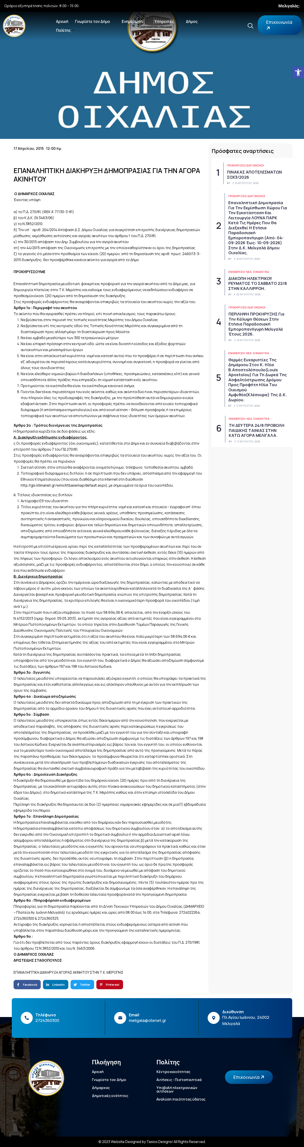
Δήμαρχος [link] (101, 1087)
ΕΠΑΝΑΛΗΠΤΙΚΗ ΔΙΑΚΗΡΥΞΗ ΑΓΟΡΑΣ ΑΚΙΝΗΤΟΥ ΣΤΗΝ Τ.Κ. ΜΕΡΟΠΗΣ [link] (68, 972)
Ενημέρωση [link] (132, 21)
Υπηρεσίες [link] (164, 21)
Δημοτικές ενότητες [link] (110, 1095)
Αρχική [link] (62, 21)
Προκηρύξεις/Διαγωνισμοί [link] (245, 165)
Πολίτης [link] (63, 30)
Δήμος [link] (192, 21)
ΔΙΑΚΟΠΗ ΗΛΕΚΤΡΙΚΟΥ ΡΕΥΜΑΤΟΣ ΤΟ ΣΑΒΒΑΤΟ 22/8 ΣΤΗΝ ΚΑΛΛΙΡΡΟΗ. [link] (257, 283)
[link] (298, 72)
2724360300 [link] (47, 1020)
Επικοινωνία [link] (279, 22)
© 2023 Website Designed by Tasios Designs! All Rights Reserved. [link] (152, 1141)
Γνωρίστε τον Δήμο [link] (92, 21)
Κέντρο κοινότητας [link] (173, 1071)
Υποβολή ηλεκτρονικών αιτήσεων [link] (176, 1089)
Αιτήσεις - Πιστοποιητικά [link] (179, 1079)
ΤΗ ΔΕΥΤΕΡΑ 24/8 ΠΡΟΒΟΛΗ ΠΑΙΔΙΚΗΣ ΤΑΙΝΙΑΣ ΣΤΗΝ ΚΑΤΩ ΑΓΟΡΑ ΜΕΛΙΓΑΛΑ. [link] (256, 430)
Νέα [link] (249, 272)
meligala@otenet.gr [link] (147, 1020)
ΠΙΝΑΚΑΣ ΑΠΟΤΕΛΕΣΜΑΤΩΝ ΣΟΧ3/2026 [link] (254, 174)
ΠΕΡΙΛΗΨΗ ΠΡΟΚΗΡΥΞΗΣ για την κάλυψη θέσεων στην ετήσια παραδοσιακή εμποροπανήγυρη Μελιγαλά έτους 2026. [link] (256, 324)
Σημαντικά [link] (261, 272)
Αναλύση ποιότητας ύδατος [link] (180, 1099)
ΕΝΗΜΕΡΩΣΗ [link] (236, 272)
